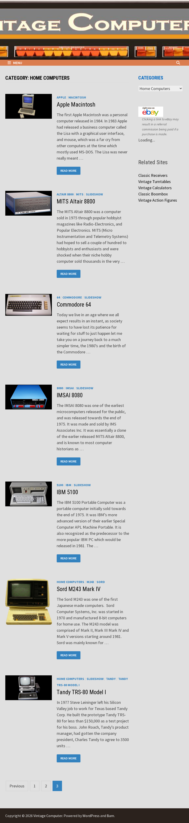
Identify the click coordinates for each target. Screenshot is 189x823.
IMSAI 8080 (70, 395)
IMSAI (70, 388)
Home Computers (70, 582)
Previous (16, 786)
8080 (60, 388)
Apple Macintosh (76, 104)
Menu (17, 62)
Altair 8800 (65, 194)
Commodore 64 (74, 304)
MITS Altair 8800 (76, 201)
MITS (79, 194)
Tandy (111, 679)
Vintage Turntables (154, 181)
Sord (101, 582)
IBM (68, 485)
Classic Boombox (153, 194)
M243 (90, 582)
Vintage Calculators (155, 187)
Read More (68, 170)
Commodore (72, 297)
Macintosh (77, 97)
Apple (61, 97)
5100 (60, 485)
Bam (110, 815)
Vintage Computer (47, 815)
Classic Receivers (153, 175)
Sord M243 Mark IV (78, 589)
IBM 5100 (67, 492)
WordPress (91, 815)
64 (58, 297)
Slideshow (94, 194)
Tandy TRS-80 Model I (81, 692)
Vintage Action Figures (157, 200)
